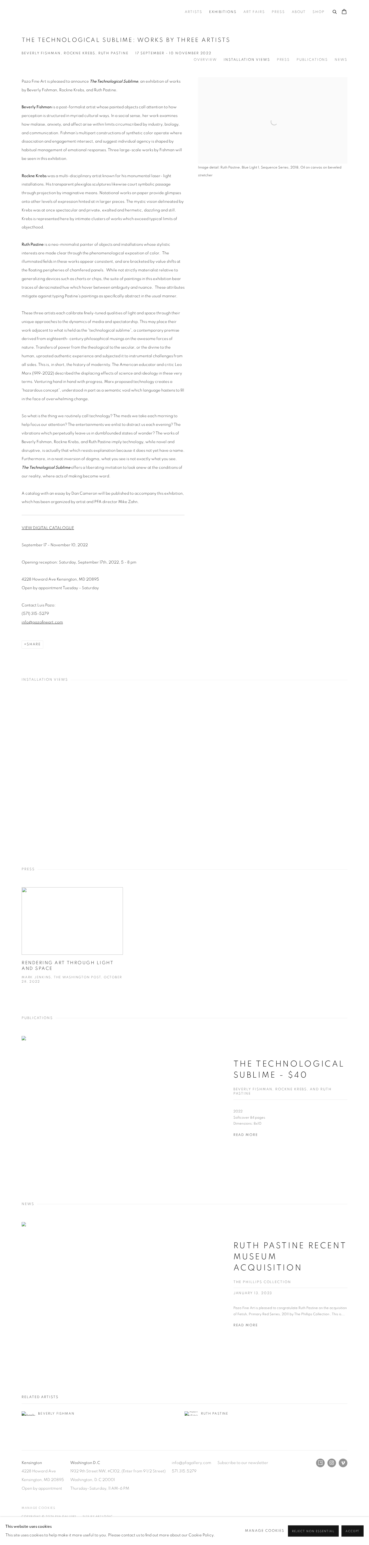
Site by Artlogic (98, 1516)
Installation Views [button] (247, 60)
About (299, 12)
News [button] (341, 60)
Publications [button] (312, 60)
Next (347, 772)
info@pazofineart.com (42, 622)
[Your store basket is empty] (344, 12)
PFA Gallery (35, 12)
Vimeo (343, 1463)
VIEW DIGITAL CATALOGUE (48, 528)
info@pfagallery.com (191, 1463)
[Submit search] (335, 11)
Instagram (331, 1463)
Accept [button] (352, 1531)
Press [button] (283, 60)
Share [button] (34, 644)
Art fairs (254, 12)
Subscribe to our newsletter (242, 1463)
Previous (21, 772)
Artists (193, 12)
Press (278, 12)
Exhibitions (223, 12)
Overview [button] (205, 60)
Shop (319, 12)
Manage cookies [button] (38, 1507)
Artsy (320, 1463)
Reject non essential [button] (313, 1531)
